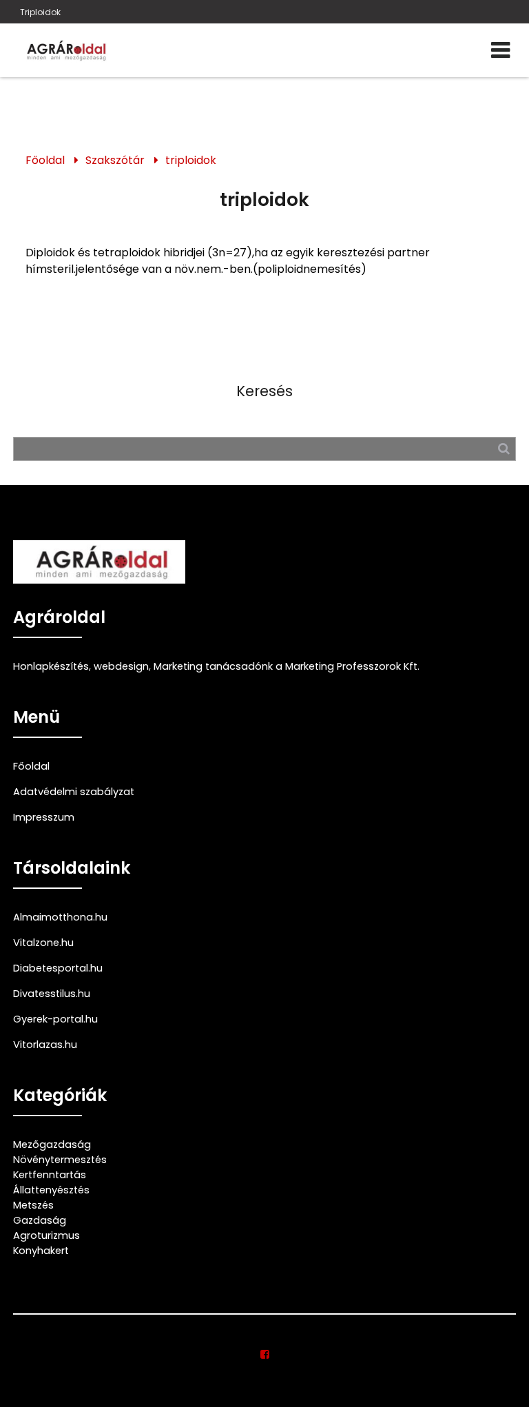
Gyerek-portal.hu (55, 1019)
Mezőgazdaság (52, 1144)
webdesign (121, 666)
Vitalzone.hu (43, 942)
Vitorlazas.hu (45, 1044)
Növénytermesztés (60, 1160)
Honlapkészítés (51, 666)
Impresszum (43, 817)
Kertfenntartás (49, 1175)
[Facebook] (265, 1355)
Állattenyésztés (51, 1190)
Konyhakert (41, 1250)
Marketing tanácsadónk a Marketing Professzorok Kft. (286, 666)
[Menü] (500, 50)
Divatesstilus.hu (51, 993)
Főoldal (45, 160)
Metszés (33, 1205)
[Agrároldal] (64, 50)
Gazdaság (39, 1220)
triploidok (190, 160)
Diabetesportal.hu (58, 968)
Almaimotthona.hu (60, 917)
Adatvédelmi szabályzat (73, 792)
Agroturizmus (46, 1235)
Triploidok (40, 12)
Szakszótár (115, 160)
